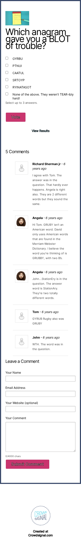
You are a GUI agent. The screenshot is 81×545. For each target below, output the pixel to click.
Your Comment (15, 418)
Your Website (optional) (21, 403)
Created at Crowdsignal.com (40, 533)
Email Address (15, 387)
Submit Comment (27, 464)
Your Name (13, 372)
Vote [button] (15, 117)
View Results (40, 131)
